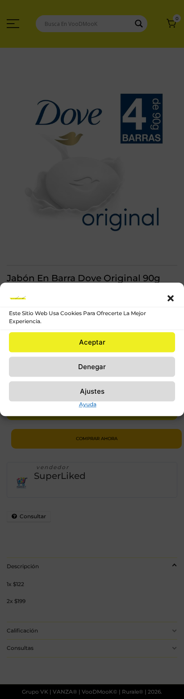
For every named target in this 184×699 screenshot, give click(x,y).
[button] (170, 298)
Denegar (92, 366)
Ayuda (87, 404)
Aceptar (92, 342)
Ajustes (92, 391)
